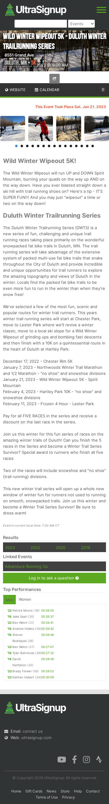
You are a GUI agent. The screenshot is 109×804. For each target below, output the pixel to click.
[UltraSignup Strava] (99, 758)
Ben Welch (20, 622)
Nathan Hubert (23, 677)
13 (82, 146)
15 (92, 146)
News (51, 791)
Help (78, 791)
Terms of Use (47, 797)
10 (65, 146)
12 (76, 146)
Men (9, 600)
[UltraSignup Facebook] (74, 758)
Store (65, 791)
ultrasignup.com (36, 737)
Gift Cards (33, 791)
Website (17, 89)
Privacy (68, 797)
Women (25, 599)
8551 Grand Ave (19, 55)
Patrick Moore (22, 610)
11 (71, 146)
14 (87, 146)
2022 (35, 547)
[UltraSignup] (35, 8)
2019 (85, 547)
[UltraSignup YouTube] (61, 758)
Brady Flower (22, 671)
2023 (10, 547)
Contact (93, 791)
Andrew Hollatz (23, 628)
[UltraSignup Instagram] (86, 758)
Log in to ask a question (52, 577)
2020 (60, 547)
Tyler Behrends (23, 653)
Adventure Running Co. (27, 566)
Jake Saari (19, 616)
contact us (33, 731)
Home (16, 791)
